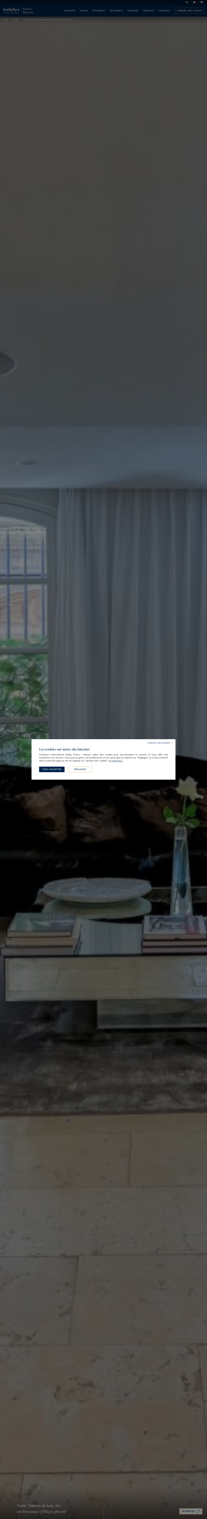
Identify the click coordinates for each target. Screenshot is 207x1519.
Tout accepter (51, 769)
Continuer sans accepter (158, 742)
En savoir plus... (116, 760)
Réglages (80, 769)
